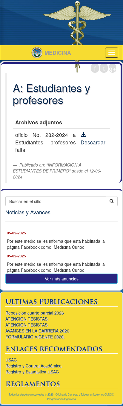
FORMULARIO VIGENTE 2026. (35, 337)
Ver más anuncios (62, 279)
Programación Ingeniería (61, 399)
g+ (112, 68)
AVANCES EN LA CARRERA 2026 (37, 331)
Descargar (93, 142)
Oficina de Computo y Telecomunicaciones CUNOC (85, 394)
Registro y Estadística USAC (32, 372)
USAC (11, 360)
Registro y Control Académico (33, 366)
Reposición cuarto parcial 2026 (34, 313)
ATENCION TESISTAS (26, 319)
